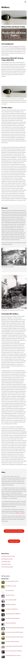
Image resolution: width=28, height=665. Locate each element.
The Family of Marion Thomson (12, 641)
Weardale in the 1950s (10, 604)
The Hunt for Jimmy (6, 564)
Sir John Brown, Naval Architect (13, 618)
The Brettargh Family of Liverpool (13, 655)
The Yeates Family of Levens (8, 556)
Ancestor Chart (14, 541)
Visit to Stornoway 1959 (7, 566)
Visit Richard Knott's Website (14, 531)
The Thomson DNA (5, 561)
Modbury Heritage (20, 513)
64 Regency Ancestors (20, 48)
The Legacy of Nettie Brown (12, 609)
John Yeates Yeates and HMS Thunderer (14, 632)
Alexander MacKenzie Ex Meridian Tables (15, 627)
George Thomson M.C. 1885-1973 (13, 613)
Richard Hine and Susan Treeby (13, 27)
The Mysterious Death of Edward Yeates (14, 636)
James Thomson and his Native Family (14, 646)
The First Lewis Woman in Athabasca (14, 650)
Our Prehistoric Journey (6, 558)
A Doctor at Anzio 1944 (11, 623)
